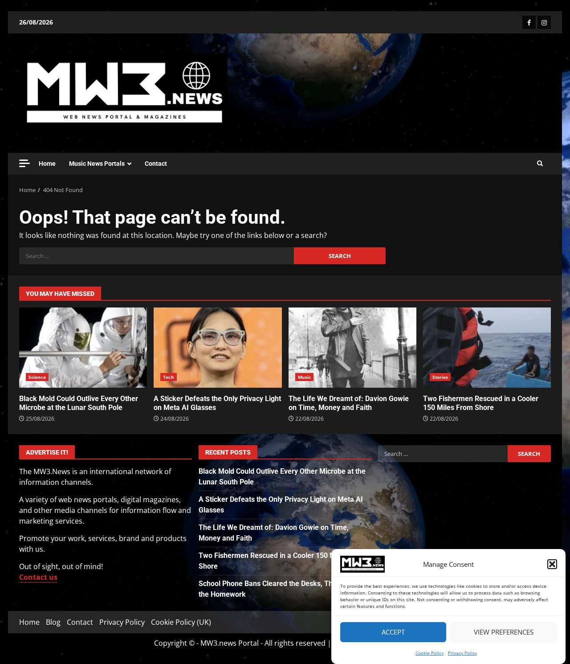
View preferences (503, 632)
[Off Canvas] (24, 163)
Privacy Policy (462, 653)
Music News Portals (97, 163)
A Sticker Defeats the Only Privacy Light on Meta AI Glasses (217, 347)
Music (304, 377)
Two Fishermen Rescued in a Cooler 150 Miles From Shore (487, 347)
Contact (156, 163)
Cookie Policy (429, 653)
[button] (552, 564)
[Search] (540, 163)
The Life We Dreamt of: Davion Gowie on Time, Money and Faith (352, 347)
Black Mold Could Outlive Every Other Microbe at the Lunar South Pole (83, 347)
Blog (53, 622)
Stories (440, 377)
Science (37, 377)
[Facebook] (529, 22)
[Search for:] (156, 255)
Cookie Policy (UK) (181, 622)
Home (47, 163)
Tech (168, 377)
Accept (393, 632)
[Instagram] (544, 22)
